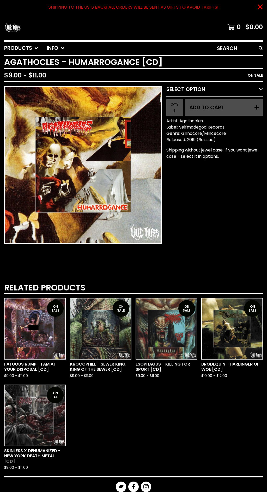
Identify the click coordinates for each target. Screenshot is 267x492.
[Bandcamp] (121, 487)
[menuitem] (21, 48)
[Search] (261, 48)
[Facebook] (133, 487)
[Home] (12, 27)
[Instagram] (146, 487)
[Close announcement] (260, 7)
